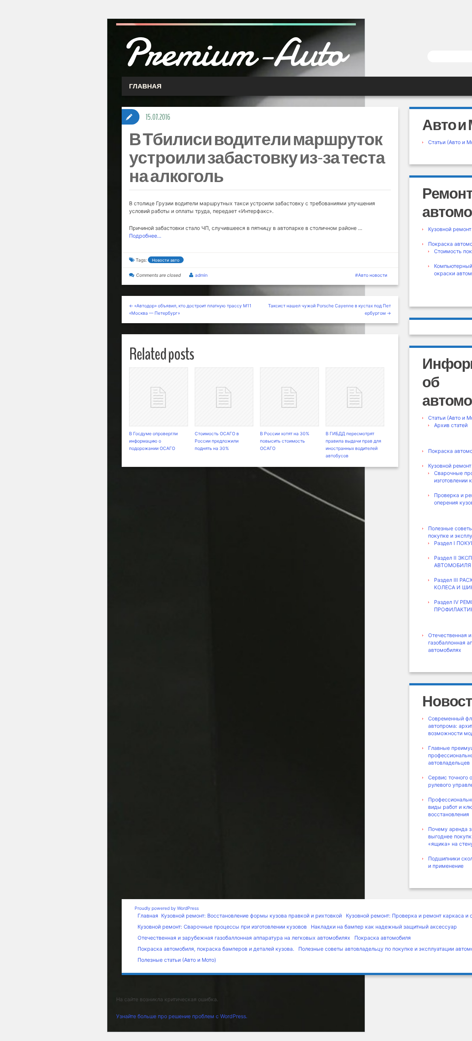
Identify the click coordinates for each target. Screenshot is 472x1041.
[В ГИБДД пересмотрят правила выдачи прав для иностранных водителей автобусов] (355, 396)
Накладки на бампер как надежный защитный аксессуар (384, 926)
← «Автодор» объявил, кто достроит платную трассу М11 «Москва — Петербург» (190, 309)
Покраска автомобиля (382, 938)
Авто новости (372, 275)
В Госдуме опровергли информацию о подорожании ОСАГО (153, 441)
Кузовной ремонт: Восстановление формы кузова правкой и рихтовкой (251, 915)
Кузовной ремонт (449, 229)
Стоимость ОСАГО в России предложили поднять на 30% (217, 441)
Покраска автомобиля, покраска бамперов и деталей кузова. (216, 949)
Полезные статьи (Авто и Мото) (177, 960)
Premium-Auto (233, 52)
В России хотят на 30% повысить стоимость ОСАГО (284, 441)
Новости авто (166, 260)
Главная (148, 915)
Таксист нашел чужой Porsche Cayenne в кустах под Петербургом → (329, 309)
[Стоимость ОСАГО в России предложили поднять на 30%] (224, 396)
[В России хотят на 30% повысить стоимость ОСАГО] (289, 396)
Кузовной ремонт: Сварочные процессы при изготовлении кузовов (222, 926)
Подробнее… (145, 236)
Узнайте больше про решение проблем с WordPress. (181, 1016)
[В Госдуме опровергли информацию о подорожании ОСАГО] (158, 396)
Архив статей (451, 425)
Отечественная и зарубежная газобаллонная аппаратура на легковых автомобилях (244, 938)
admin (201, 275)
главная (145, 86)
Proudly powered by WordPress (167, 908)
